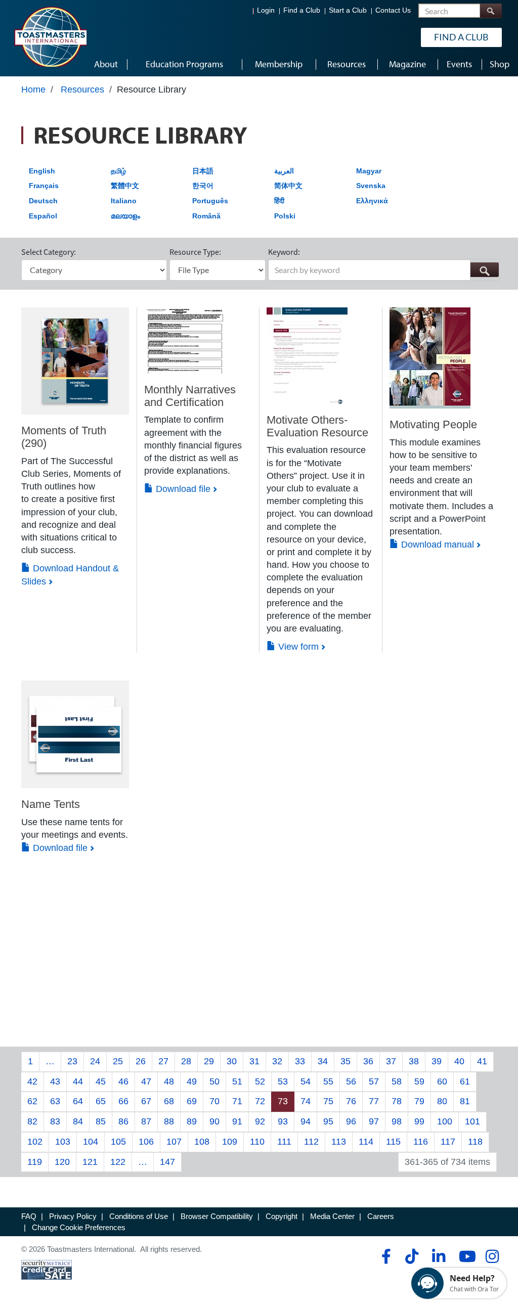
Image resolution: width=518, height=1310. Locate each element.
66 (123, 1101)
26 (141, 1061)
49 (192, 1081)
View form (297, 647)
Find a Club (301, 10)
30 (232, 1061)
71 (237, 1101)
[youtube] (465, 1256)
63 (55, 1101)
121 (90, 1162)
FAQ (28, 1216)
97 (374, 1121)
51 (237, 1081)
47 (146, 1081)
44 (78, 1081)
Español (43, 216)
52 (260, 1081)
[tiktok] (411, 1256)
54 (305, 1081)
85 (101, 1121)
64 (78, 1101)
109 (229, 1142)
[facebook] (384, 1256)
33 (300, 1061)
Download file (181, 489)
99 (419, 1121)
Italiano (124, 201)
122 (117, 1162)
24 (95, 1061)
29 (209, 1061)
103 (62, 1142)
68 (169, 1101)
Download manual (436, 544)
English (42, 171)
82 (32, 1121)
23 (72, 1061)
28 (186, 1061)
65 (101, 1101)
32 (277, 1061)
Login (266, 10)
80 (442, 1101)
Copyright (281, 1216)
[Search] (491, 11)
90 (214, 1121)
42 (32, 1081)
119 (34, 1162)
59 (419, 1081)
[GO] (484, 269)
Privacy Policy (73, 1216)
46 (123, 1081)
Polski (284, 216)
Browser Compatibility (217, 1216)
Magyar (368, 171)
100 (444, 1121)
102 (34, 1142)
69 (192, 1101)
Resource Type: (195, 252)
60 (442, 1081)
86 (123, 1121)
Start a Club (348, 10)
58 (397, 1081)
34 (323, 1061)
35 (345, 1061)
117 (448, 1142)
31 (254, 1061)
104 (90, 1142)
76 (351, 1101)
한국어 (202, 186)
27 (163, 1061)
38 (414, 1061)
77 (374, 1101)
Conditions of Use (138, 1216)
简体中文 (288, 186)
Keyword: (284, 252)
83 (55, 1121)
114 (366, 1142)
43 (55, 1081)
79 (419, 1101)
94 (305, 1121)
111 (284, 1142)
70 (214, 1101)
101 (472, 1121)
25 (118, 1061)
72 (260, 1101)
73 (283, 1101)
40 (459, 1061)
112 (311, 1142)
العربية (284, 171)
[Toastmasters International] (50, 36)
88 (169, 1121)
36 (368, 1061)
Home (33, 89)
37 (391, 1061)
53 (283, 1081)
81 (465, 1101)
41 (482, 1061)
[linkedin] (438, 1256)
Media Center (332, 1216)
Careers (380, 1216)
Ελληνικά (372, 201)
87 (146, 1121)
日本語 (202, 171)
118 (475, 1142)
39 (436, 1061)
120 (62, 1162)
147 (167, 1162)
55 (328, 1081)
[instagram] (492, 1256)
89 (192, 1121)
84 (78, 1121)
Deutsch (43, 201)
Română (206, 216)
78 (397, 1101)
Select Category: (48, 252)
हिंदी (279, 201)
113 (338, 1142)
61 (465, 1081)
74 (305, 1101)
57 (374, 1081)
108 (201, 1142)
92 (260, 1121)
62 (32, 1101)
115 (393, 1142)
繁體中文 (125, 186)
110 (257, 1142)
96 (351, 1121)
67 (146, 1101)
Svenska (370, 186)
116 (420, 1142)
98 (397, 1121)
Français (44, 186)
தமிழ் (118, 171)
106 (146, 1142)
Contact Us (393, 10)
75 (328, 1101)
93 (283, 1121)
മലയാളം (125, 216)
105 (118, 1142)
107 (174, 1142)
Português (210, 201)
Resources (82, 89)
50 (214, 1081)
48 (169, 1081)
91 (237, 1121)
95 (328, 1121)
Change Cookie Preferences (78, 1227)
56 (351, 1081)
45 (101, 1081)
